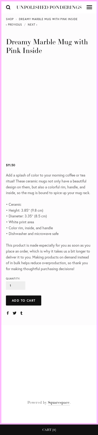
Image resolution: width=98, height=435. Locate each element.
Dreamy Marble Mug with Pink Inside (48, 19)
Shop (10, 19)
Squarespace (59, 402)
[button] (23, 300)
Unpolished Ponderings (49, 7)
